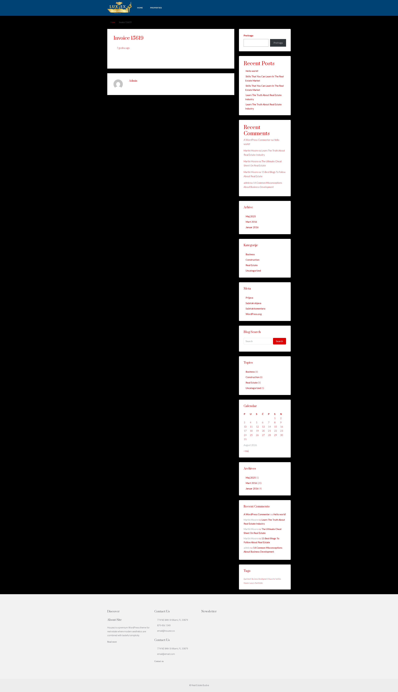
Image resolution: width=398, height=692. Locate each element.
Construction (252, 259)
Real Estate (252, 265)
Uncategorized (253, 270)
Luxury (252, 583)
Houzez (246, 583)
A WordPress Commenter (257, 139)
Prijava (249, 297)
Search (279, 341)
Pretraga (248, 35)
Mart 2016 (251, 221)
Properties (156, 8)
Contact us (159, 661)
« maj (246, 450)
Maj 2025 (251, 216)
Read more (112, 642)
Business (250, 254)
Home (140, 8)
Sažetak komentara (255, 308)
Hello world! (252, 71)
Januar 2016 (252, 227)
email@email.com (166, 654)
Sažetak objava (253, 303)
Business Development (260, 579)
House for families (274, 579)
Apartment (247, 579)
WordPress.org (254, 314)
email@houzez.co (166, 631)
